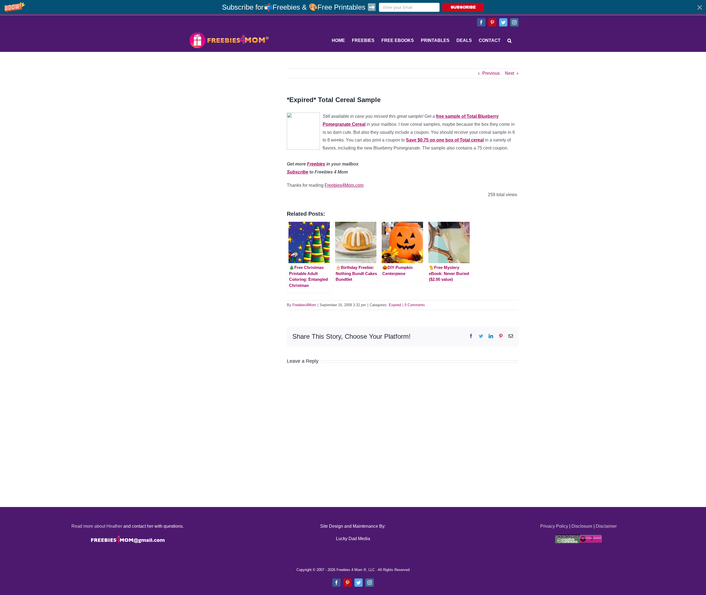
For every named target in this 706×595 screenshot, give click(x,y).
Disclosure (581, 526)
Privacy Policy (554, 526)
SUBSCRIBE (463, 7)
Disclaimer (606, 526)
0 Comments (415, 305)
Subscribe (297, 172)
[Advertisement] (229, 102)
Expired (395, 305)
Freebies (316, 164)
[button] (353, 7)
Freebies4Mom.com (344, 185)
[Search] (509, 41)
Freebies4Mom (304, 305)
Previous (491, 73)
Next (509, 73)
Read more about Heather (96, 526)
